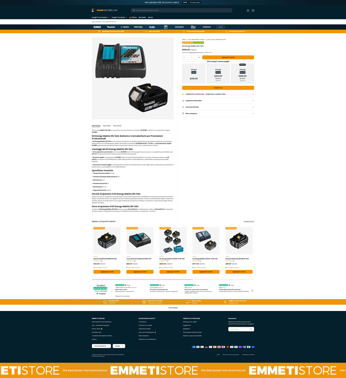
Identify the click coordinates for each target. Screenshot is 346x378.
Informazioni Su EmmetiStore (101, 322)
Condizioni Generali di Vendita (102, 336)
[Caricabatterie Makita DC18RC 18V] (139, 240)
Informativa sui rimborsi (248, 354)
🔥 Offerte (133, 17)
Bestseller (142, 17)
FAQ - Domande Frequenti (100, 325)
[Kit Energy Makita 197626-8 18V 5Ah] (173, 240)
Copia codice (195, 2)
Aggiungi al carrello (228, 57)
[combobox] (181, 10)
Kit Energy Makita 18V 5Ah (109, 21)
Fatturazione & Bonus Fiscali (192, 332)
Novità (150, 17)
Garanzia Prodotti (145, 329)
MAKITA (184, 39)
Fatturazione (193, 52)
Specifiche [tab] (107, 126)
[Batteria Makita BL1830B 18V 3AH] (239, 240)
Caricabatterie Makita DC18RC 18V (138, 259)
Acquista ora (218, 88)
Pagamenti (187, 325)
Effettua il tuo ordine (190, 322)
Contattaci (142, 322)
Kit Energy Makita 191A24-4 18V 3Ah (205, 259)
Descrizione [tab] (96, 126)
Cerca (218, 354)
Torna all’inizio (173, 308)
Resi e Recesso (144, 336)
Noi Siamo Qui (96, 332)
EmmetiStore (99, 354)
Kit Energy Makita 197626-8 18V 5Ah (172, 259)
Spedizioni (186, 329)
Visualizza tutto (249, 221)
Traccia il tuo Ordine (145, 325)
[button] (253, 10)
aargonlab (102, 356)
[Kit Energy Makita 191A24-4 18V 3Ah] (205, 240)
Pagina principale (96, 21)
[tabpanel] (132, 170)
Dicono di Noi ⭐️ (97, 329)
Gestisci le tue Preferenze (147, 339)
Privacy (94, 339)
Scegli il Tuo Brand (118, 17)
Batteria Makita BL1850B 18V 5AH (105, 259)
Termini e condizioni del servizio (231, 354)
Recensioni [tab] (117, 126)
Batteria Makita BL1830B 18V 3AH (237, 259)
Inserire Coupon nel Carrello (192, 336)
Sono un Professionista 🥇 (147, 332)
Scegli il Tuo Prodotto (99, 17)
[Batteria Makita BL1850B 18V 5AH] (106, 240)
